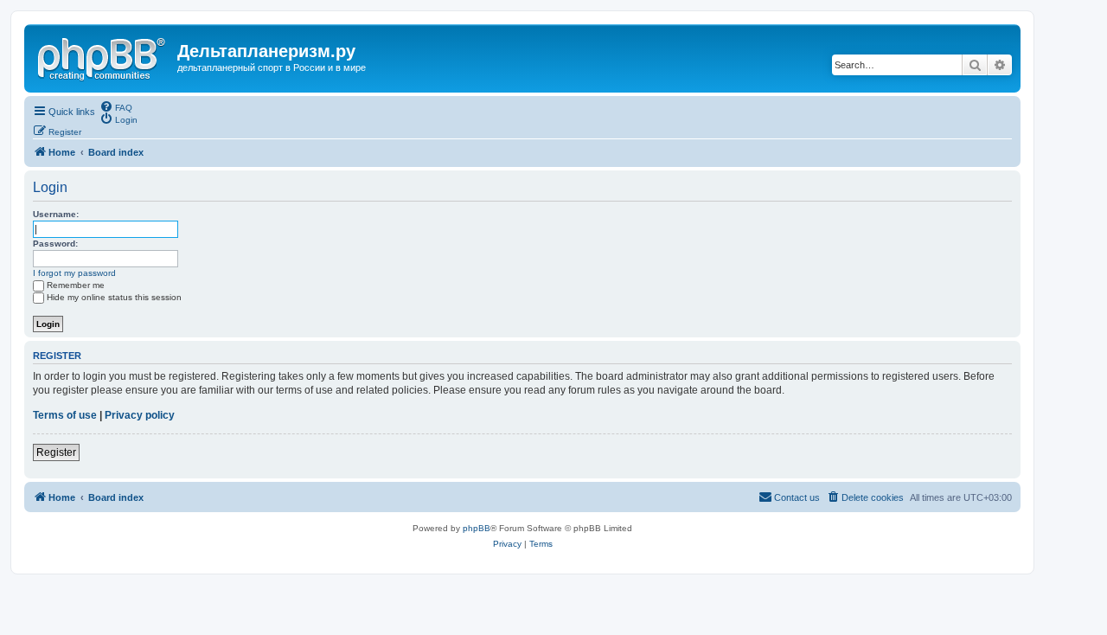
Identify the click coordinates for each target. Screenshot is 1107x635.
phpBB (476, 528)
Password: (55, 243)
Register (56, 452)
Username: (56, 214)
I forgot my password (74, 273)
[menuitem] (115, 106)
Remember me (76, 285)
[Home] (103, 56)
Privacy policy (140, 415)
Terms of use (65, 415)
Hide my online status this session (114, 297)
